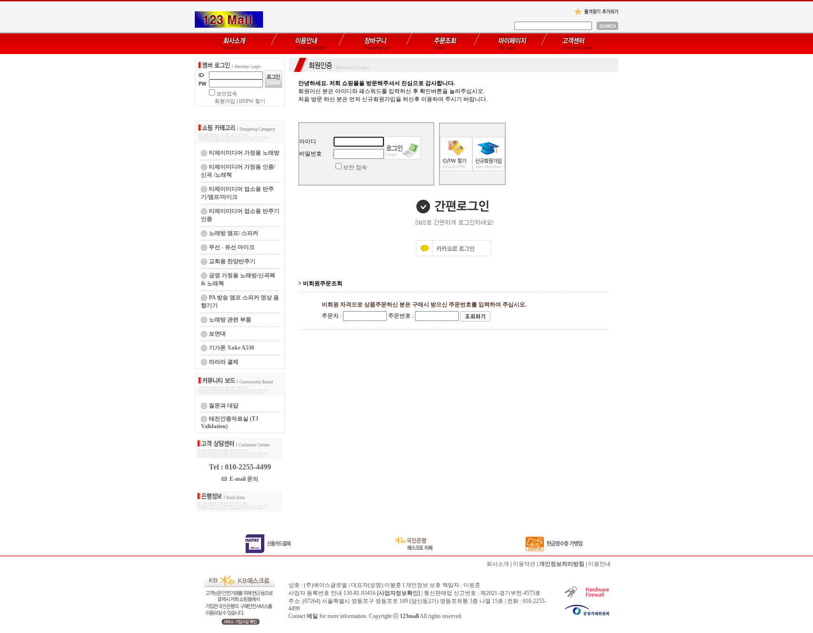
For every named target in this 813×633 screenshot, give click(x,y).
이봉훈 (471, 585)
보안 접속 (355, 167)
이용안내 (599, 564)
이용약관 (524, 564)
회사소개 (497, 564)
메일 (312, 616)
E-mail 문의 (242, 479)
